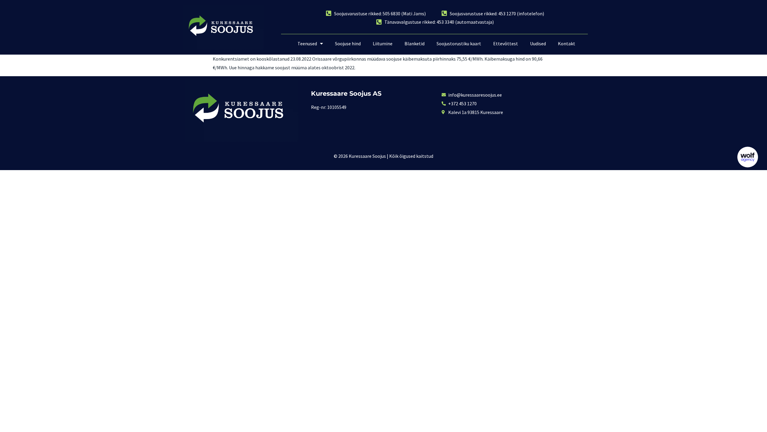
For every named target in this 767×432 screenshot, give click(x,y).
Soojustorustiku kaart (459, 43)
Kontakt (566, 43)
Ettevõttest (505, 43)
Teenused (307, 43)
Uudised (538, 43)
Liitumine (382, 43)
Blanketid (414, 43)
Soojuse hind (348, 43)
